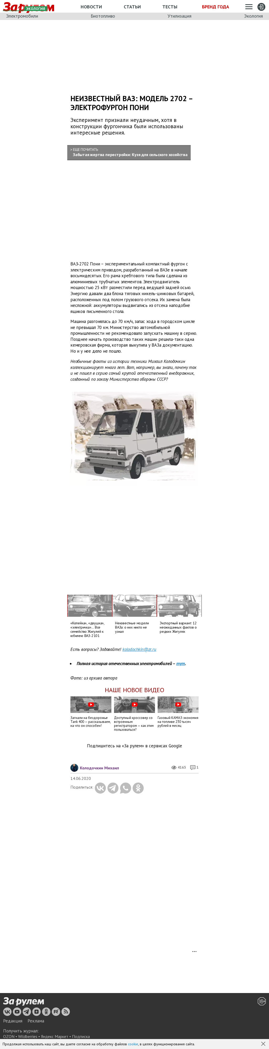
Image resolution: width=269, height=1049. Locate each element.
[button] (263, 1044)
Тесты (169, 7)
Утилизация (180, 16)
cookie (133, 1044)
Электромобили (22, 16)
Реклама (36, 1021)
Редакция (12, 1021)
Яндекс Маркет (54, 1036)
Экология (253, 16)
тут (180, 663)
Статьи (132, 7)
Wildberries (27, 1036)
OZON (8, 1036)
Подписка (81, 1036)
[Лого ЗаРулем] (23, 1001)
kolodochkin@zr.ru (139, 649)
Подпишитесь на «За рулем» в (134, 745)
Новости (91, 7)
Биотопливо (103, 16)
